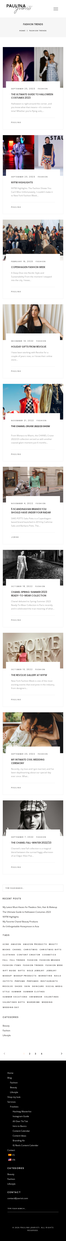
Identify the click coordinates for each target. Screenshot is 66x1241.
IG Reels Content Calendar (25, 1145)
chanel (17, 949)
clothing (9, 954)
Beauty (6, 1025)
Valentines (51, 996)
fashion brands (50, 960)
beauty (53, 944)
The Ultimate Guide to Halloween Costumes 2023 (27, 912)
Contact (11, 1150)
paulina (16, 122)
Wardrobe (33, 1002)
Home (22, 30)
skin (27, 986)
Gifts (21, 970)
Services (11, 1101)
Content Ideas (19, 1135)
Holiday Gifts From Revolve (28, 346)
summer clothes (34, 991)
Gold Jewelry (35, 970)
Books (7, 949)
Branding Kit (19, 1140)
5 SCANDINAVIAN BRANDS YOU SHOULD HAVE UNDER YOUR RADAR (31, 510)
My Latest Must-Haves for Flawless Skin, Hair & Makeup (30, 907)
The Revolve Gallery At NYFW (29, 675)
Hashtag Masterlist (22, 1111)
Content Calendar (21, 1131)
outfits (8, 981)
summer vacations (15, 996)
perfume (20, 981)
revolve (8, 986)
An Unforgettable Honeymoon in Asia (21, 926)
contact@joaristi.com (17, 1198)
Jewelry (51, 970)
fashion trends (33, 965)
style (6, 991)
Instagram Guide (21, 1116)
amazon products (35, 944)
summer (16, 991)
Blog (9, 1077)
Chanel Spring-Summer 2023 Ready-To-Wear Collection (29, 593)
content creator (28, 954)
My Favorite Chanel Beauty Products (20, 921)
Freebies (14, 1106)
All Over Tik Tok (20, 1121)
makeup (7, 975)
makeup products (25, 975)
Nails (57, 975)
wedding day (11, 1007)
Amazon (16, 944)
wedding (47, 1002)
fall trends (17, 960)
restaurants (49, 981)
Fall (5, 960)
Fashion (43, 88)
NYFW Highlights (22, 182)
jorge (15, 537)
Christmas (31, 949)
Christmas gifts (51, 949)
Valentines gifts (14, 1002)
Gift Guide (9, 970)
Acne (6, 944)
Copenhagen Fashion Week (28, 267)
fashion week (54, 965)
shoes (19, 986)
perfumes (33, 981)
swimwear (35, 996)
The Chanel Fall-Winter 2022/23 (31, 842)
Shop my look (13, 1097)
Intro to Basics (20, 1126)
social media (54, 986)
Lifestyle (7, 1035)
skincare (38, 986)
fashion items (12, 965)
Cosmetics (49, 954)
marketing (45, 975)
